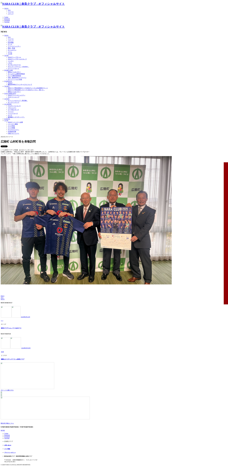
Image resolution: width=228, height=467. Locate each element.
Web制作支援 (12, 131)
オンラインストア (13, 102)
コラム (10, 52)
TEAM (6, 55)
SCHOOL (7, 119)
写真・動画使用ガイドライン (17, 77)
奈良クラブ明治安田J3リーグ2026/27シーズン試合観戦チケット (28, 88)
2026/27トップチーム (14, 57)
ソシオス (11, 61)
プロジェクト (12, 108)
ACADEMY (8, 104)
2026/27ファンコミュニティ (16, 95)
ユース (10, 115)
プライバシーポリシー (10, 452)
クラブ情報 (11, 128)
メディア (11, 13)
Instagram (7, 19)
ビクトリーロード (13, 68)
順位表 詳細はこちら (7, 423)
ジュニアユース (13, 113)
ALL (9, 10)
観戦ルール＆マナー (14, 72)
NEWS (6, 8)
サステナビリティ (13, 129)
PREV (2, 296)
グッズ (10, 44)
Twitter (6, 17)
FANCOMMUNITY (10, 93)
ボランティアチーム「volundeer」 (18, 66)
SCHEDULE (8, 81)
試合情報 (11, 42)
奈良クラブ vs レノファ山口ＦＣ (11, 328)
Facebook (7, 20)
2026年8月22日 (25, 317)
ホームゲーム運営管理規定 (16, 74)
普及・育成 (11, 48)
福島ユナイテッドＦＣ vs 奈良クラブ (12, 359)
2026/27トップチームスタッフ (17, 59)
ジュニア (11, 111)
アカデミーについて (14, 106)
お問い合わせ (7, 445)
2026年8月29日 (26, 348)
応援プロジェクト (13, 133)
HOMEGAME (8, 70)
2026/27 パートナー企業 (15, 122)
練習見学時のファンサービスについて (20, 84)
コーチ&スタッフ (13, 109)
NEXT (3, 299)
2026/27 (10, 83)
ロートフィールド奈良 (15, 79)
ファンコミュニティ (14, 46)
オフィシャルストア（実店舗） (18, 100)
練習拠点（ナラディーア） (16, 117)
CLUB (6, 120)
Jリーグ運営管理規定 (14, 75)
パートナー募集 (13, 124)
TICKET (6, 86)
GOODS (6, 99)
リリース (11, 12)
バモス (10, 63)
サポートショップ (13, 97)
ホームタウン (12, 50)
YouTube (6, 22)
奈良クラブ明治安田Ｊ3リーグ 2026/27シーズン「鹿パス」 (26, 90)
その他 (10, 54)
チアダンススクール (14, 64)
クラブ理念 (11, 126)
